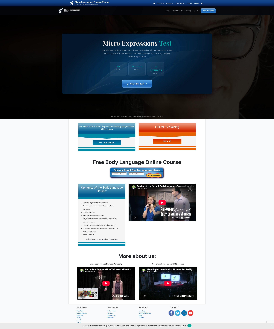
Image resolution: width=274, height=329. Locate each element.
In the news (112, 311)
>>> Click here (107, 143)
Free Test (161, 3)
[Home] (154, 3)
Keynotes (80, 315)
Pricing (189, 3)
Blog (140, 315)
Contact (141, 318)
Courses (169, 3)
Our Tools (180, 3)
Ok (189, 326)
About (196, 3)
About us (142, 311)
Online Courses (82, 313)
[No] (271, 326)
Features (111, 318)
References (111, 315)
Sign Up (167, 141)
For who (110, 313)
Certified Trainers (145, 313)
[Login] (202, 3)
